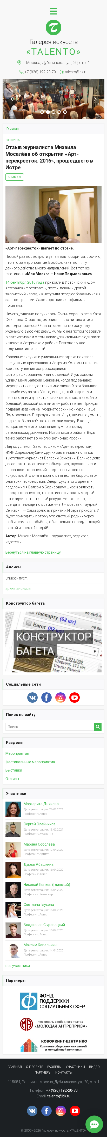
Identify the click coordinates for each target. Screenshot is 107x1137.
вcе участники (17, 966)
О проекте (34, 1067)
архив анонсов (18, 588)
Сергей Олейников (40, 824)
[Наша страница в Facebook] (46, 697)
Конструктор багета (25, 603)
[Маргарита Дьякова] (13, 813)
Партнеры (15, 980)
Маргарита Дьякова (41, 804)
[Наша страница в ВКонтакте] (32, 697)
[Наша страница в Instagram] (60, 697)
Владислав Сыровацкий (44, 925)
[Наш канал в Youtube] (74, 697)
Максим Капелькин (40, 945)
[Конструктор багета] (53, 614)
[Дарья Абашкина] (13, 874)
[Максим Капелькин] (13, 954)
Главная (15, 1067)
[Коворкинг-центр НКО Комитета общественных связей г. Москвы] (53, 1041)
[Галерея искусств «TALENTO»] (53, 22)
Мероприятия (17, 753)
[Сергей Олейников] (13, 833)
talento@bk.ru (76, 72)
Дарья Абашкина (39, 864)
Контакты (63, 1072)
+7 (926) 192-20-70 (40, 72)
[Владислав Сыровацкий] (13, 934)
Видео (94, 1067)
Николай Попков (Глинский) (47, 885)
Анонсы (13, 567)
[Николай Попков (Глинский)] (13, 894)
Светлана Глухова (39, 905)
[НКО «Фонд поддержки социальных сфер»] (53, 995)
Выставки (13, 770)
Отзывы (14, 177)
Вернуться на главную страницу (33, 552)
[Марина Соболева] (13, 854)
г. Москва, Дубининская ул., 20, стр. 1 (56, 62)
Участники (16, 793)
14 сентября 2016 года (24, 282)
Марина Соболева (39, 844)
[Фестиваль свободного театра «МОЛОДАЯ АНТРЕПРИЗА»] (53, 1020)
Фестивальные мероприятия (30, 762)
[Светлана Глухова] (13, 914)
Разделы (14, 742)
